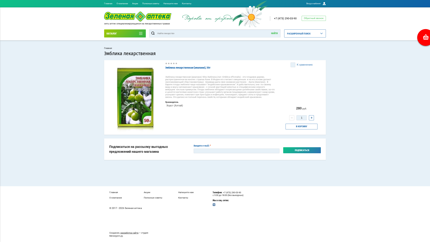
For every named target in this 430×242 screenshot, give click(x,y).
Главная (108, 3)
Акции (135, 3)
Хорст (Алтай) (174, 105)
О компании (122, 3)
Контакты (186, 3)
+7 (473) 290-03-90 (285, 18)
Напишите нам (170, 3)
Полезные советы (150, 3)
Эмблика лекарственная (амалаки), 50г (187, 67)
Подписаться (302, 150)
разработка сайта (129, 233)
